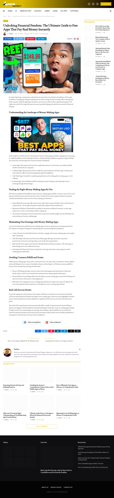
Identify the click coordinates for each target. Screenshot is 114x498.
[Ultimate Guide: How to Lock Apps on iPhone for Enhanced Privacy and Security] (42, 403)
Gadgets (38, 11)
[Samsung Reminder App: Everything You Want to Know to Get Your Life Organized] (89, 50)
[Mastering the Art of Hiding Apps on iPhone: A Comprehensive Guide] (68, 403)
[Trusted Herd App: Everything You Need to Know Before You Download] (89, 78)
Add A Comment (42, 426)
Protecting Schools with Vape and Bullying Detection (13, 386)
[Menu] (4, 10)
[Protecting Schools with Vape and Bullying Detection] (15, 375)
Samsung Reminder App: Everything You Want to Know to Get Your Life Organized (102, 51)
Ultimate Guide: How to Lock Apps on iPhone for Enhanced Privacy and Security (41, 415)
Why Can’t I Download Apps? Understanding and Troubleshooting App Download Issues (14, 415)
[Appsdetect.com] (12, 4)
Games (47, 11)
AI (16, 11)
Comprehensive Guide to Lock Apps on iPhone (59, 341)
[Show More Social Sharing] (48, 38)
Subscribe (106, 4)
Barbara (11, 33)
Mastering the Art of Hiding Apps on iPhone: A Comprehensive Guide (67, 414)
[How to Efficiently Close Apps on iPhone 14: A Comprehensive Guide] (68, 375)
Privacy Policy (56, 487)
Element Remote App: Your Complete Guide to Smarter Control (102, 39)
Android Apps (25, 11)
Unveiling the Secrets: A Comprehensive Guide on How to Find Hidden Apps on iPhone (42, 387)
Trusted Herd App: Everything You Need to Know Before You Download (102, 79)
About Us (45, 487)
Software (74, 11)
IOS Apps (64, 11)
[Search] (110, 11)
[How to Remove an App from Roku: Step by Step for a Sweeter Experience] (89, 28)
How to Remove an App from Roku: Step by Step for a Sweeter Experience (102, 28)
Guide (55, 11)
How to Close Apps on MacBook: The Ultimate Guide (23, 341)
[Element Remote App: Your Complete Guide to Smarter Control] (89, 39)
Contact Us (68, 487)
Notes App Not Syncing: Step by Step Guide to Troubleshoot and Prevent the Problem (56, 471)
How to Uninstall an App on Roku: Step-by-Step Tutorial (93, 467)
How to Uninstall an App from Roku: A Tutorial (90, 463)
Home (10, 11)
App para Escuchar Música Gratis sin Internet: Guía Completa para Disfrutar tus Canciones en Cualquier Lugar (103, 65)
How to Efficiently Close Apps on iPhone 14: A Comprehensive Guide (67, 386)
